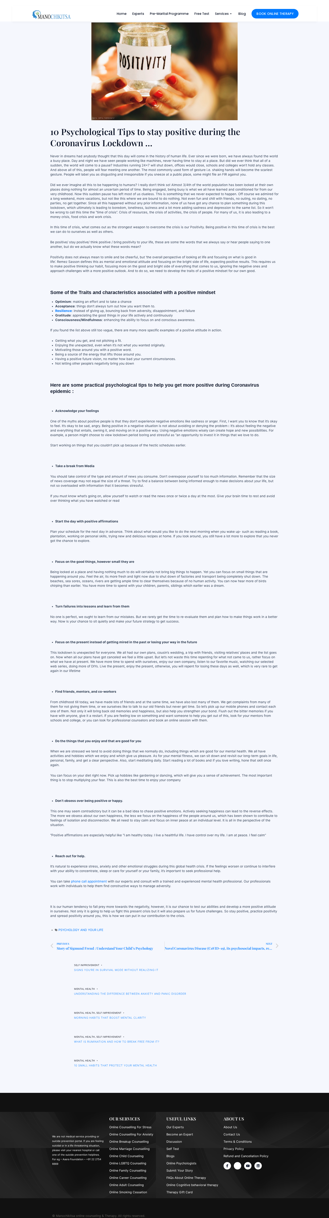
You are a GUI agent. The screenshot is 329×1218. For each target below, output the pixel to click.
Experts (138, 13)
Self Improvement (86, 965)
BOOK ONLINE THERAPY (275, 13)
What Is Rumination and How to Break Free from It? (116, 1041)
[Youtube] (248, 1166)
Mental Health (84, 989)
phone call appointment (89, 881)
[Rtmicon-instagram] (237, 1166)
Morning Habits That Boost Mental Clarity (110, 1017)
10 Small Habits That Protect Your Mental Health (115, 1065)
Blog (242, 13)
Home (122, 13)
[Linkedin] (258, 1166)
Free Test (201, 13)
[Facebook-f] (227, 1166)
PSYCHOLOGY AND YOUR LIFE (80, 930)
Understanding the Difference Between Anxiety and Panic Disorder (130, 993)
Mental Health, (85, 1012)
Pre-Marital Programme (169, 13)
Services (222, 13)
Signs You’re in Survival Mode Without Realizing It (116, 970)
